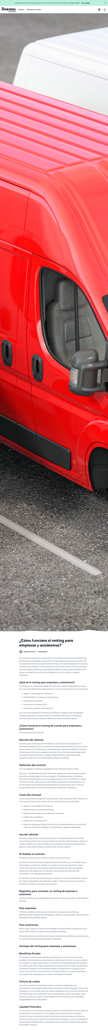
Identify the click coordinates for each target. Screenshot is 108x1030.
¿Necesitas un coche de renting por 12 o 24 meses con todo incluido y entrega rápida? (52, 3)
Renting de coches (34, 10)
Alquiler (21, 10)
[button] (105, 2)
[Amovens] (9, 9)
